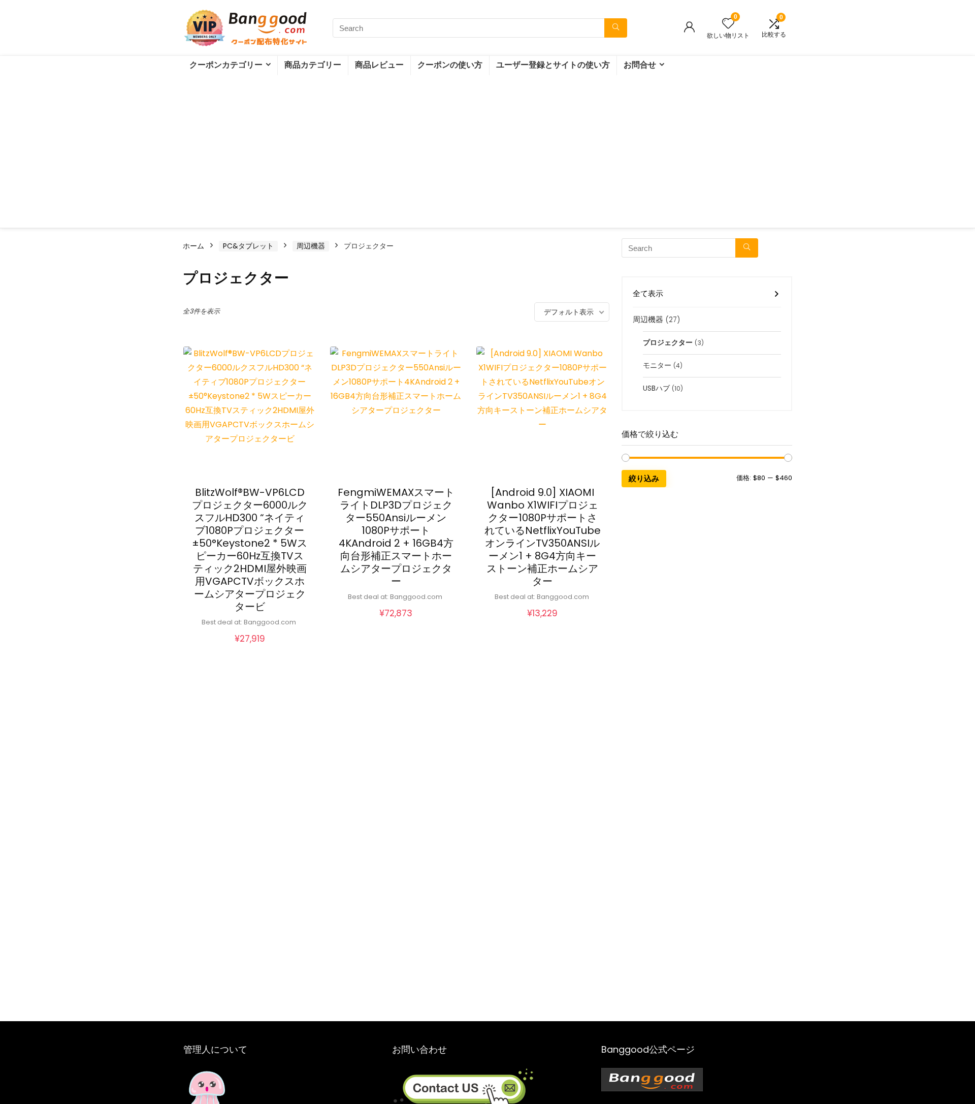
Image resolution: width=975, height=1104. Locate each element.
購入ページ (250, 649)
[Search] (615, 28)
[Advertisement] (487, 151)
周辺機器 (311, 246)
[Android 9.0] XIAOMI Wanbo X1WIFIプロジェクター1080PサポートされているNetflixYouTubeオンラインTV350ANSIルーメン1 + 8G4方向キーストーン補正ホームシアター (542, 536)
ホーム (193, 246)
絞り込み (644, 478)
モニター (657, 365)
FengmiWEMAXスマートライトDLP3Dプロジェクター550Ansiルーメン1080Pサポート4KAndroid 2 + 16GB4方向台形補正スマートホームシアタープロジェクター (396, 536)
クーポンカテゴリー (226, 65)
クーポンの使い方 (449, 65)
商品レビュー (379, 65)
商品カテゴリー (312, 65)
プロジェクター (668, 343)
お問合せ (640, 65)
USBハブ (656, 388)
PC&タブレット (248, 246)
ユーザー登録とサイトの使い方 (553, 65)
